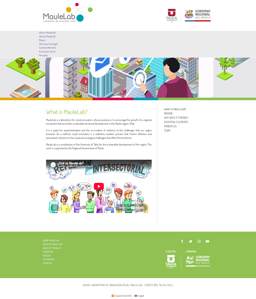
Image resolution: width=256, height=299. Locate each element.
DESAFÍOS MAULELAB (52, 244)
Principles (43, 55)
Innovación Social (47, 51)
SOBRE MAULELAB (51, 240)
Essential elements (47, 47)
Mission (42, 40)
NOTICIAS (47, 255)
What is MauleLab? (47, 32)
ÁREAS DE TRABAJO (52, 248)
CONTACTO (47, 263)
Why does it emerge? (48, 43)
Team (167, 130)
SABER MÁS (48, 251)
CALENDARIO (48, 259)
